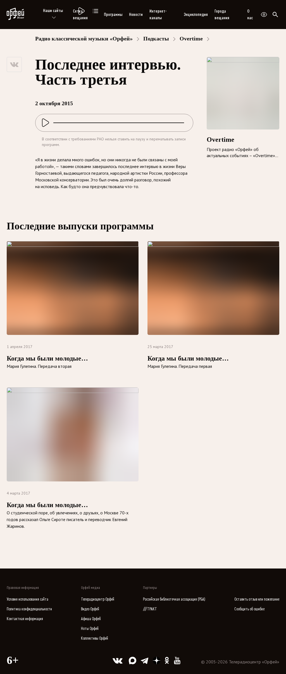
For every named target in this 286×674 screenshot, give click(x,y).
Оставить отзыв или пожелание (256, 599)
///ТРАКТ (150, 609)
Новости (136, 14)
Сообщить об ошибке (249, 609)
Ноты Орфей (90, 629)
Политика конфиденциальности (29, 609)
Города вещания (221, 14)
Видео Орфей (90, 609)
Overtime (191, 38)
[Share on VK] (14, 64)
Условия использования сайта (27, 599)
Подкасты (156, 38)
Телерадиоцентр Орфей (97, 599)
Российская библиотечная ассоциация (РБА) (174, 599)
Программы (113, 14)
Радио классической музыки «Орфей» (84, 38)
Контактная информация (25, 619)
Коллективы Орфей (94, 638)
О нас (250, 14)
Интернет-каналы (157, 14)
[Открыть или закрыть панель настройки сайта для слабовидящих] (264, 14)
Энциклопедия (196, 14)
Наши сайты (53, 10)
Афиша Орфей (91, 619)
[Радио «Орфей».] (81, 11)
